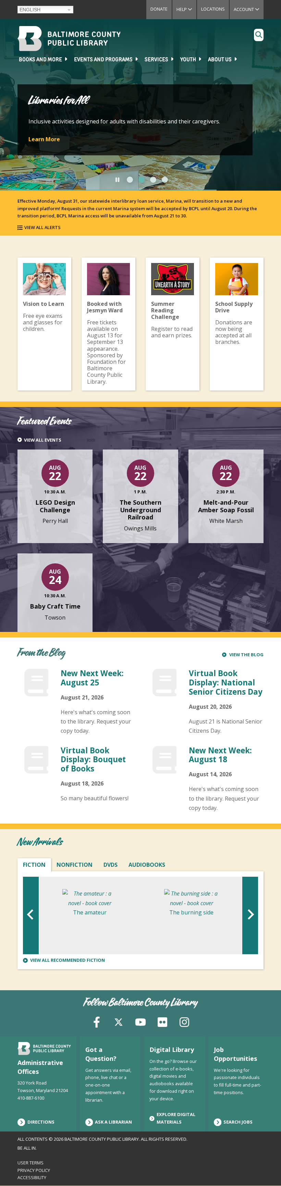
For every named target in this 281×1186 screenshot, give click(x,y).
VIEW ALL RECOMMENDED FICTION (67, 960)
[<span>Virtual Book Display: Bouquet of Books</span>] (36, 768)
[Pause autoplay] (117, 179)
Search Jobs (238, 1122)
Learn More (44, 139)
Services (157, 60)
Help (186, 9)
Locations (213, 9)
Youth (188, 60)
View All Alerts (42, 227)
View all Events (42, 440)
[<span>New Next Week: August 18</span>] (164, 768)
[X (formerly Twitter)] (118, 1021)
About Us (220, 60)
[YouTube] (140, 1021)
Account (249, 9)
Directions (40, 1122)
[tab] (130, 180)
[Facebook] (96, 1021)
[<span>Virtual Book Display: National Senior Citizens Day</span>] (164, 691)
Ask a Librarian (113, 1122)
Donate (159, 9)
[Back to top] (264, 1168)
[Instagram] (184, 1021)
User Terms (30, 1163)
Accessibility (31, 1177)
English (30, 9)
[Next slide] (250, 916)
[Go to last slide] (31, 916)
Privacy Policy (33, 1170)
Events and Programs (104, 60)
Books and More (41, 60)
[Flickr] (162, 1021)
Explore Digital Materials (176, 1118)
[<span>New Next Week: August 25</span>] (36, 691)
